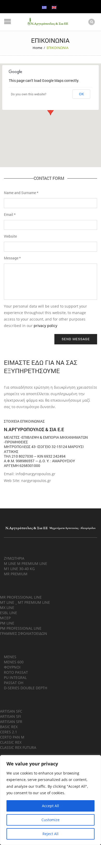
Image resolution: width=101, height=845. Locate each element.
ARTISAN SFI (10, 716)
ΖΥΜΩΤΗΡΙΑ (14, 558)
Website (10, 236)
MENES (10, 656)
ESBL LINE (8, 612)
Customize (50, 819)
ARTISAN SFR (11, 721)
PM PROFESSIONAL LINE (20, 628)
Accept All (50, 805)
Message (12, 257)
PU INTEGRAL (15, 677)
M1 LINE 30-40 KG (19, 568)
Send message (76, 339)
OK (81, 93)
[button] (50, 110)
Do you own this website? (28, 94)
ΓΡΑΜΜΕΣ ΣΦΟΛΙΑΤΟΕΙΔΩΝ (23, 633)
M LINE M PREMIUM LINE (25, 563)
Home (37, 47)
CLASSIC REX (10, 742)
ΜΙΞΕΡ (5, 617)
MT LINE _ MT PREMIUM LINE (25, 602)
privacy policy (45, 325)
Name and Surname (21, 192)
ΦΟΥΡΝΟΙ (12, 667)
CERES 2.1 (8, 731)
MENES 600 (14, 661)
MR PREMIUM (15, 573)
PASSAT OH (13, 682)
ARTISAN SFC (11, 711)
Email (10, 214)
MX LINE (7, 607)
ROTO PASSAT (16, 672)
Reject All (50, 833)
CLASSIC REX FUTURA (18, 747)
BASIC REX (9, 726)
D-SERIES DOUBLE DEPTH (25, 687)
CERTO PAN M (12, 737)
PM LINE (7, 623)
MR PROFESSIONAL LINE (21, 597)
